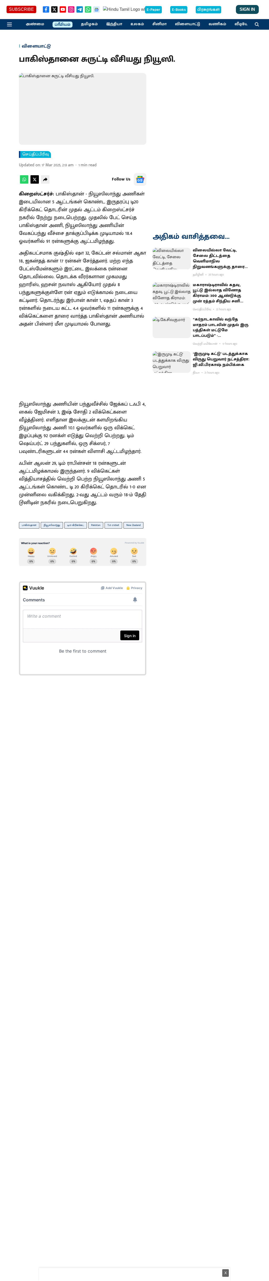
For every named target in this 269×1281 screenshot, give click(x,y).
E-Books (179, 9)
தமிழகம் (89, 24)
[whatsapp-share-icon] (24, 182)
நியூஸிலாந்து (52, 525)
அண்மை (35, 24)
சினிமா (159, 24)
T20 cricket (113, 525)
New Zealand (133, 525)
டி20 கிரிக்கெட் (75, 525)
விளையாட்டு (187, 24)
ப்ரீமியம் (62, 24)
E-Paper (153, 9)
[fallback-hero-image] (172, 258)
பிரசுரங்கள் (208, 9)
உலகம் (137, 24)
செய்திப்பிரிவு (35, 154)
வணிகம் (217, 24)
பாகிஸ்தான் (29, 525)
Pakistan (95, 525)
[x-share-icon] (34, 182)
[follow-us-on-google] (140, 179)
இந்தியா (114, 24)
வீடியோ (242, 24)
